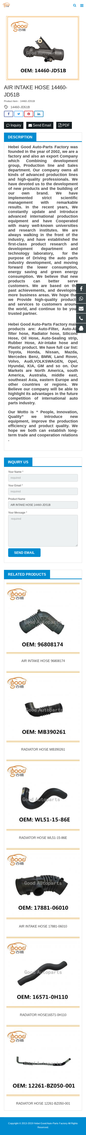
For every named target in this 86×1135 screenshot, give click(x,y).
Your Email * (15, 485)
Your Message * (17, 512)
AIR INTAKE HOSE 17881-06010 (43, 926)
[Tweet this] (18, 114)
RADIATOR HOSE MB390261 (43, 749)
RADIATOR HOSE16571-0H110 (43, 1015)
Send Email (41, 125)
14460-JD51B (20, 107)
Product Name (16, 499)
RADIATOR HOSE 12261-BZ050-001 (43, 1103)
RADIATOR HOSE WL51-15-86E (43, 838)
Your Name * (15, 471)
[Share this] (8, 114)
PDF (66, 125)
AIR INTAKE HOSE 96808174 (43, 661)
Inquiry (15, 125)
